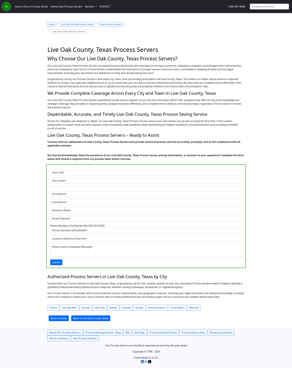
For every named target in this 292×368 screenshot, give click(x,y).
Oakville (126, 307)
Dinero (53, 307)
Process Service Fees (193, 332)
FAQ (127, 332)
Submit (56, 262)
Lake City (100, 307)
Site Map (140, 332)
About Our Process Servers (65, 332)
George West (69, 307)
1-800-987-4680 (236, 6)
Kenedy (86, 307)
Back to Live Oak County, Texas (90, 318)
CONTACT (104, 6)
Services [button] (90, 6)
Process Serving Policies (163, 332)
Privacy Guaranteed (221, 332)
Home (52, 24)
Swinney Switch (157, 307)
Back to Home (59, 318)
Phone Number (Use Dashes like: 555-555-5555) (77, 225)
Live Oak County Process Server (77, 24)
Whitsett (194, 307)
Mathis (113, 307)
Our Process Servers (85, 338)
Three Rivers (177, 307)
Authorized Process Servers (66, 6)
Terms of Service (58, 338)
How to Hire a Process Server (31, 6)
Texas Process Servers (111, 24)
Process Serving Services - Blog (103, 332)
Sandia (139, 307)
